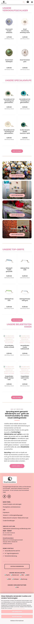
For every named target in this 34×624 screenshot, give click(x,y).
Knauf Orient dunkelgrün (9, 60)
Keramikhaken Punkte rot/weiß (9, 346)
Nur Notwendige (17, 616)
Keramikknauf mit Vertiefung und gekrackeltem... (9, 100)
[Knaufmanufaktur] (3, 2)
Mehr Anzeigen (17, 151)
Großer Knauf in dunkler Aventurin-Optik (25, 131)
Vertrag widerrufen (17, 566)
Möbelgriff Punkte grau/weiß (9, 269)
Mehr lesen (17, 466)
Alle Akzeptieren (17, 611)
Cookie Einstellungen (9, 520)
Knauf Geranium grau (25, 60)
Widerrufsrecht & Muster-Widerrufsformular (15, 518)
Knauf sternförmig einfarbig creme (25, 30)
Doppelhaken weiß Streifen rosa (25, 377)
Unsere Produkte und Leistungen (12, 504)
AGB (4, 510)
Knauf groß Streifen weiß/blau (9, 30)
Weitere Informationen (17, 621)
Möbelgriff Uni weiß (25, 269)
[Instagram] (9, 496)
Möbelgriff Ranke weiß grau (25, 299)
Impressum (6, 512)
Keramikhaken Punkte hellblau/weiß (25, 347)
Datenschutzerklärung (18, 608)
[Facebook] (4, 496)
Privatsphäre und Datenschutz (11, 507)
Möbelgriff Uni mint (9, 299)
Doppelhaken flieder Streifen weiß (9, 377)
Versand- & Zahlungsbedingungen (13, 515)
